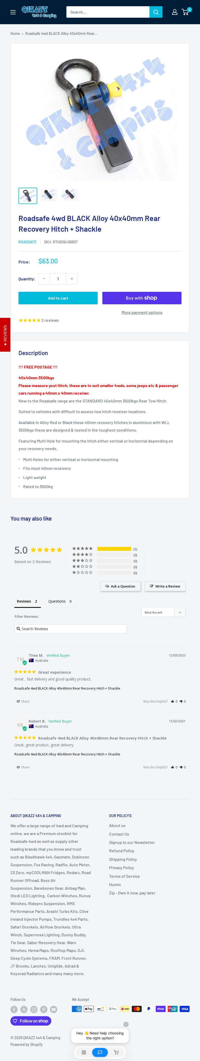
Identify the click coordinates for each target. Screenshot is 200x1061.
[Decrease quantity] (44, 278)
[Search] (155, 12)
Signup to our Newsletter (132, 842)
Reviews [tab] (24, 601)
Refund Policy (121, 850)
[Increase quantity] (71, 278)
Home (15, 33)
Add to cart (58, 297)
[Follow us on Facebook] (14, 1009)
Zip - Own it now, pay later (132, 892)
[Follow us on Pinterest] (43, 1009)
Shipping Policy (123, 859)
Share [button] (25, 701)
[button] (174, 701)
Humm (115, 884)
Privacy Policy (121, 867)
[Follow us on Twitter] (24, 1009)
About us (117, 825)
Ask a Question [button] (123, 586)
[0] (185, 12)
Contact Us (119, 833)
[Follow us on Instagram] (34, 1009)
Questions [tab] (57, 601)
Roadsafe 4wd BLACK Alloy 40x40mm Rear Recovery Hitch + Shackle (67, 688)
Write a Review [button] (167, 586)
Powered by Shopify (26, 1044)
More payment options (142, 312)
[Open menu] (13, 12)
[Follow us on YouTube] (53, 1009)
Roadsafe (27, 242)
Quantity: (26, 278)
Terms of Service (124, 876)
